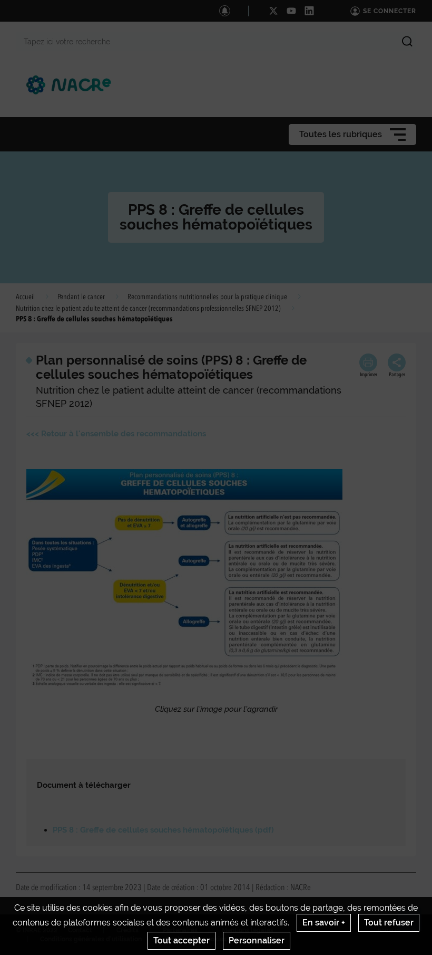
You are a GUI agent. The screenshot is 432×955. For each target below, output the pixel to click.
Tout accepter (181, 940)
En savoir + (323, 923)
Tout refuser (389, 923)
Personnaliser (256, 940)
